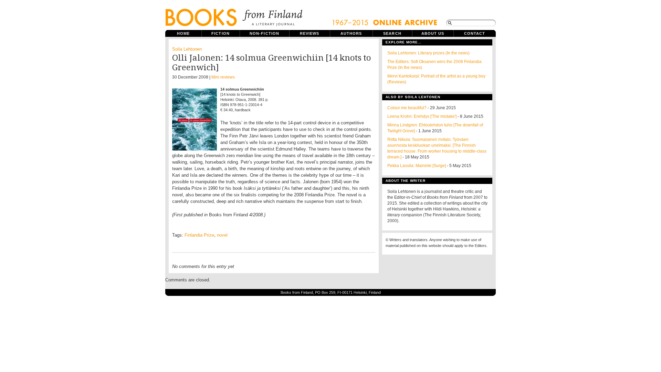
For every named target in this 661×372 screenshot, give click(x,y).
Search (392, 33)
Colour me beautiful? (407, 107)
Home (183, 33)
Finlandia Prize (199, 235)
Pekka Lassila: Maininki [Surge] (416, 165)
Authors (351, 33)
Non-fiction (264, 33)
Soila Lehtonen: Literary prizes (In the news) (428, 53)
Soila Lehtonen (187, 49)
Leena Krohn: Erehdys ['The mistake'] (422, 116)
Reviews (309, 33)
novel (222, 235)
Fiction (220, 33)
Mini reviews (223, 77)
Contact (474, 33)
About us (432, 33)
